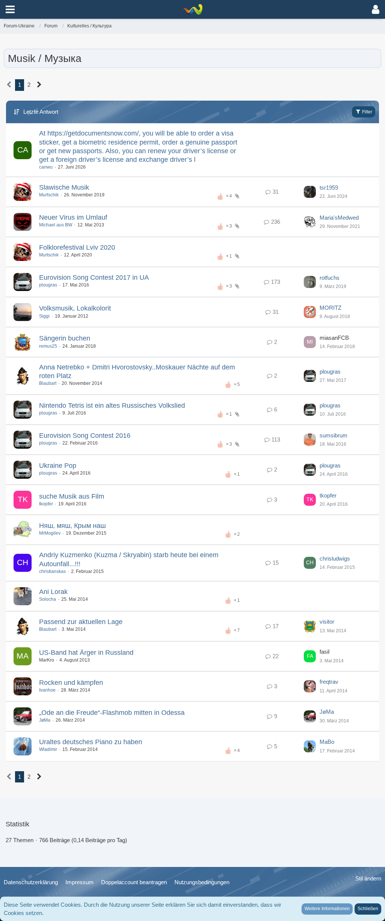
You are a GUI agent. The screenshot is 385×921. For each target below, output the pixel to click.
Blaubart (47, 383)
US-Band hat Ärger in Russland (86, 652)
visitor (327, 621)
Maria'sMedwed (339, 217)
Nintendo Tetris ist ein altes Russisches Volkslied (112, 405)
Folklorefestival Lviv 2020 (77, 247)
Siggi (44, 316)
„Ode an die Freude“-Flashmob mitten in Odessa (112, 712)
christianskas (52, 571)
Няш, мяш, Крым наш (72, 525)
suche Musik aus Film (71, 496)
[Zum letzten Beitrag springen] (310, 192)
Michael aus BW (55, 225)
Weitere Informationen (327, 908)
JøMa (44, 720)
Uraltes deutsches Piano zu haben (90, 742)
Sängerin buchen (64, 338)
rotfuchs (330, 277)
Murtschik (49, 194)
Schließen (368, 908)
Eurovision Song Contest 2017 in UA (94, 277)
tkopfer (46, 503)
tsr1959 (329, 187)
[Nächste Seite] (39, 84)
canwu (46, 167)
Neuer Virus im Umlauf (73, 217)
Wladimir (48, 749)
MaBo (327, 742)
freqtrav (329, 681)
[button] (10, 9)
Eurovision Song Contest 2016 (84, 435)
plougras (48, 285)
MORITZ (330, 307)
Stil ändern (368, 878)
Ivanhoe (47, 690)
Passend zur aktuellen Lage (81, 622)
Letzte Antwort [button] (40, 112)
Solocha (47, 599)
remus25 (48, 346)
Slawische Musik (64, 187)
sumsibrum (333, 435)
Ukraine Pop (57, 465)
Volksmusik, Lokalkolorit (75, 308)
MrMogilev (50, 533)
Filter (366, 112)
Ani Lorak (53, 591)
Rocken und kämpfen (71, 682)
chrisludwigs (335, 558)
